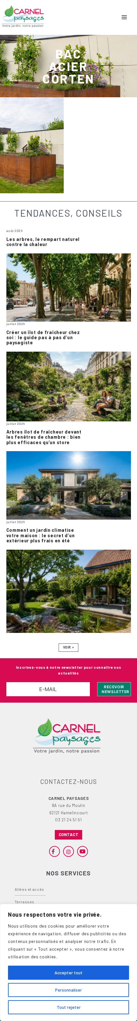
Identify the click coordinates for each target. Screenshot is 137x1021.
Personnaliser (68, 990)
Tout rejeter (69, 1007)
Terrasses (25, 901)
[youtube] (82, 851)
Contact (69, 834)
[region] (68, 962)
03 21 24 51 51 (68, 819)
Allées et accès (29, 889)
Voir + (68, 647)
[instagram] (68, 851)
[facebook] (54, 851)
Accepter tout (68, 972)
